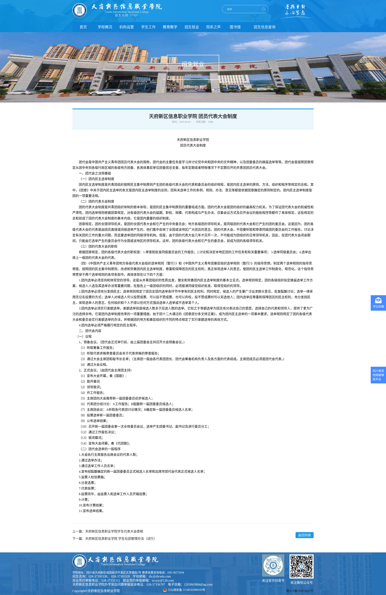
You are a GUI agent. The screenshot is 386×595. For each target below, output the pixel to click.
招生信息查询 (264, 27)
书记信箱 (378, 306)
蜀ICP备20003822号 (300, 591)
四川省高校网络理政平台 (378, 375)
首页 (83, 27)
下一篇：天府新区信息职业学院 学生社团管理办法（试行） (114, 538)
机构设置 (126, 27)
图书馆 (235, 27)
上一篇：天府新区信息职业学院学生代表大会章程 (107, 531)
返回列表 (304, 535)
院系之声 (213, 27)
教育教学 (170, 27)
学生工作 (148, 27)
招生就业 (192, 27)
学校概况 (105, 27)
